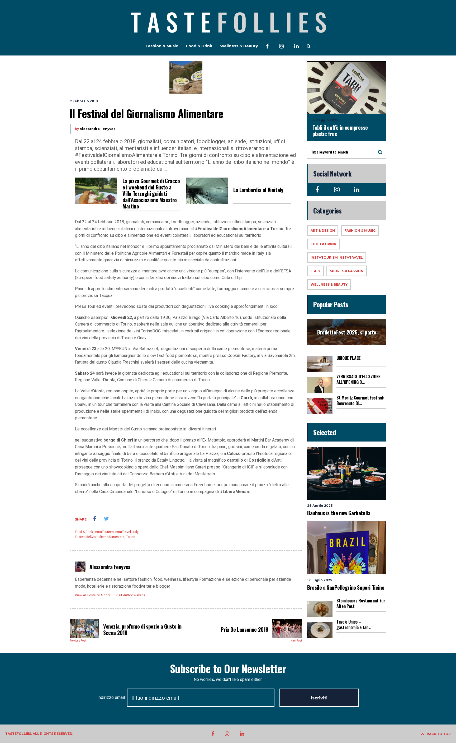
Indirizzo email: (112, 697)
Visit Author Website (130, 595)
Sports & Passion (346, 271)
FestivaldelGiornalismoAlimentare (100, 537)
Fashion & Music (162, 46)
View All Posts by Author (92, 595)
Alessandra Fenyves (97, 129)
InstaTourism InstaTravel (112, 532)
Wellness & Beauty (239, 46)
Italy (135, 532)
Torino (130, 537)
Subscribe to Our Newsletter (228, 668)
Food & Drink (199, 46)
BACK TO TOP (439, 734)
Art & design (323, 231)
